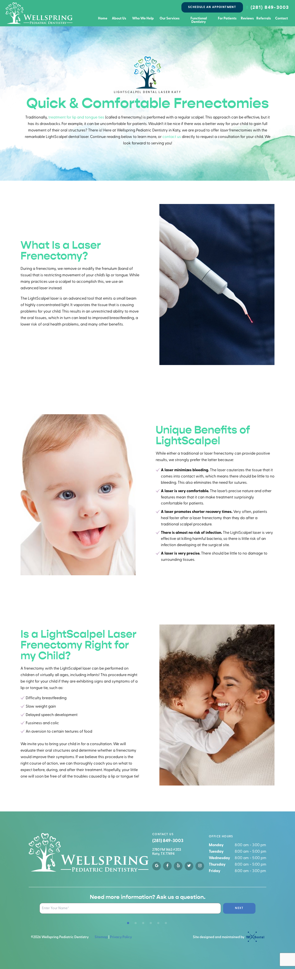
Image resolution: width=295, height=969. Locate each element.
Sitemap (101, 937)
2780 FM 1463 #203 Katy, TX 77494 (166, 852)
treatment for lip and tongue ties (76, 118)
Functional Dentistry (198, 20)
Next (239, 908)
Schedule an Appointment (212, 7)
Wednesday (219, 858)
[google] (156, 866)
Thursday (217, 865)
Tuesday (216, 852)
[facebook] (167, 866)
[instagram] (199, 866)
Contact (281, 18)
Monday (216, 845)
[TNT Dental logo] (254, 937)
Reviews (247, 18)
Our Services (169, 18)
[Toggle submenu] (118, 22)
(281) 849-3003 (270, 7)
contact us (171, 137)
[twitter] (189, 866)
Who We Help (143, 18)
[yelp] (178, 866)
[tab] (128, 923)
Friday (214, 871)
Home (102, 18)
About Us (119, 18)
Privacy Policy (121, 937)
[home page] (39, 13)
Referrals (263, 18)
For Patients (227, 18)
